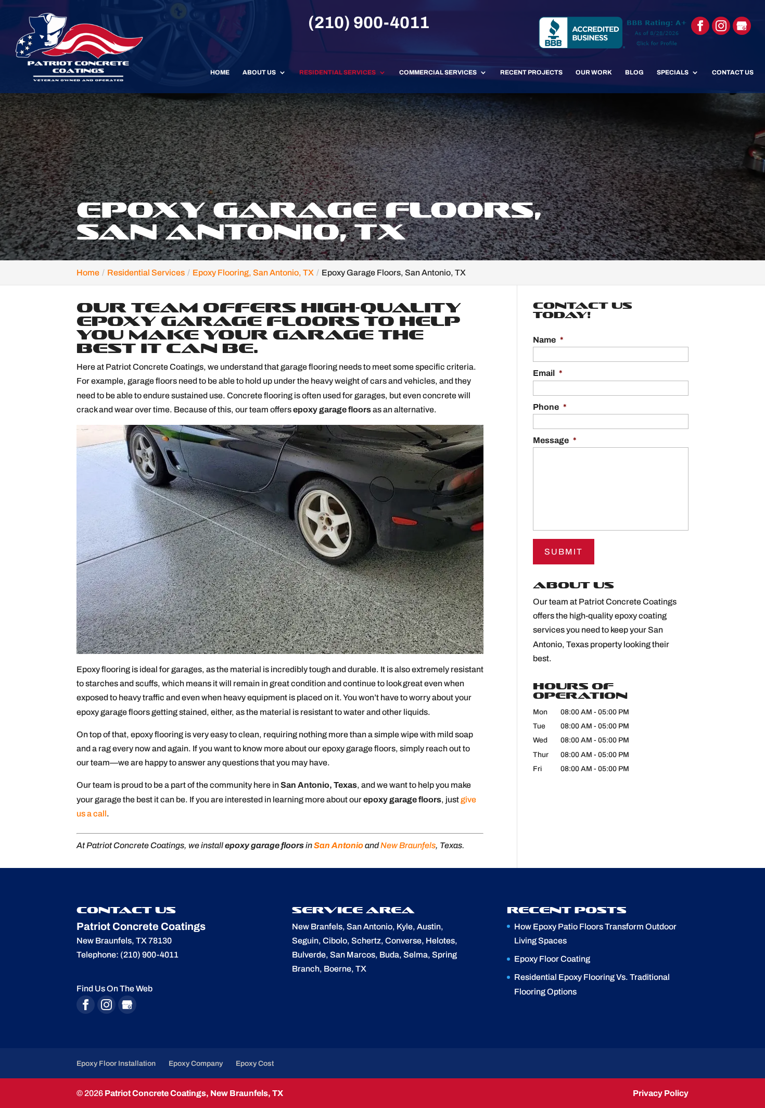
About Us (259, 72)
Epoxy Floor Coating (552, 958)
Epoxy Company (196, 1063)
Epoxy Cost (255, 1063)
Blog (634, 72)
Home (220, 72)
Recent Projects (531, 72)
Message (555, 440)
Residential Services (337, 72)
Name (548, 339)
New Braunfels (408, 845)
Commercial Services (438, 72)
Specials (672, 72)
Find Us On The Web (114, 988)
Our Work (594, 72)
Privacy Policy (660, 1093)
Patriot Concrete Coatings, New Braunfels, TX (194, 1093)
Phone (550, 406)
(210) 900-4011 (368, 23)
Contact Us (733, 72)
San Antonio (338, 845)
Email (548, 373)
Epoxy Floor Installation (116, 1063)
